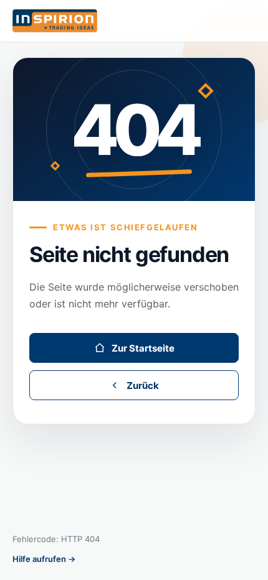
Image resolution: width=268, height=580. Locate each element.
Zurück (143, 385)
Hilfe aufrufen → (43, 559)
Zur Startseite (143, 348)
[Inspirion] (134, 21)
